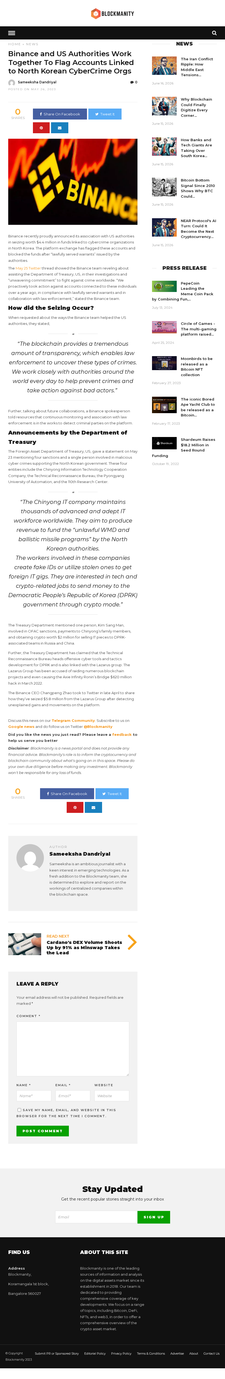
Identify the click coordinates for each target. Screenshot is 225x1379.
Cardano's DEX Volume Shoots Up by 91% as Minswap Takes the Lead (84, 947)
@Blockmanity (98, 726)
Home (14, 44)
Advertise (177, 1353)
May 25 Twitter (28, 268)
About (193, 1353)
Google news (21, 726)
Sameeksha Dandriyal (37, 82)
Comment (28, 1016)
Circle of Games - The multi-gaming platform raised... (198, 328)
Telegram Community (73, 720)
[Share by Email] (59, 127)
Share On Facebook (62, 114)
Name (23, 1085)
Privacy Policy (121, 1353)
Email (63, 1085)
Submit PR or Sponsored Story (57, 1353)
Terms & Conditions (151, 1353)
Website (103, 1085)
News (32, 44)
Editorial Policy (95, 1353)
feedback (122, 734)
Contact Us (212, 1353)
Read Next (58, 936)
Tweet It (107, 114)
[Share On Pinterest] (41, 127)
